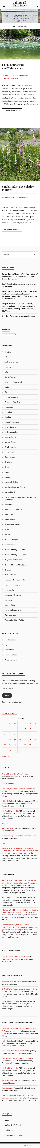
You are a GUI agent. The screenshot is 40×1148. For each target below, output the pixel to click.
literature (8, 505)
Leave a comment (11, 78)
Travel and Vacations (13, 610)
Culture (7, 387)
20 (5, 745)
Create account (10, 640)
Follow (7, 695)
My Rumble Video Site (10, 811)
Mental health (10, 520)
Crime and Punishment (13, 382)
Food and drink (10, 437)
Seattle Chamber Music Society (14, 957)
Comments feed (11, 655)
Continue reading (10, 111)
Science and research (13, 585)
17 (25, 739)
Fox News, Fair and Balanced (13, 981)
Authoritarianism (11, 362)
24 (25, 745)
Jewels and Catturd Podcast (15, 487)
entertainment (10, 427)
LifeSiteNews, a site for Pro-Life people (17, 1058)
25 (30, 745)
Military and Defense (13, 525)
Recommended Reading (14, 1135)
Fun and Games (10, 442)
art (6, 357)
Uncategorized (10, 615)
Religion (8, 570)
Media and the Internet (13, 510)
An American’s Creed (13, 1125)
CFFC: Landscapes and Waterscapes (13, 66)
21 (10, 745)
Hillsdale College (8, 801)
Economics (9, 407)
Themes (5, 843)
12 (35, 734)
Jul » (9, 756)
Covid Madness (10, 377)
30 (20, 750)
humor (7, 472)
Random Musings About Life (15, 565)
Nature (7, 535)
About (7, 1120)
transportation (10, 605)
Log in (7, 645)
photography (10, 545)
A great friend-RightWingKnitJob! (15, 774)
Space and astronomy (13, 595)
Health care (9, 462)
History (7, 467)
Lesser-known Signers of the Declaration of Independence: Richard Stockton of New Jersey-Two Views (19, 276)
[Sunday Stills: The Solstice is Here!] (20, 180)
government (9, 452)
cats (6, 372)
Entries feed (9, 650)
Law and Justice (10, 492)
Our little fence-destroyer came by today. (18, 316)
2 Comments (9, 200)
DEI (6, 392)
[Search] (35, 5)
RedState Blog (7, 828)
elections (8, 417)
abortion (8, 352)
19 (35, 739)
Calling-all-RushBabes (20, 4)
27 (5, 750)
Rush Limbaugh (10, 575)
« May (4, 756)
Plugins (5, 823)
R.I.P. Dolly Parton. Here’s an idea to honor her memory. (19, 285)
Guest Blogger (10, 457)
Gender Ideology (11, 447)
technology (9, 600)
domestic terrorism (12, 397)
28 (10, 750)
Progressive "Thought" (13, 560)
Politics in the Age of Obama (15, 550)
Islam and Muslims (11, 482)
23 (20, 745)
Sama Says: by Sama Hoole (15, 580)
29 (15, 750)
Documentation (8, 784)
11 (30, 734)
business (8, 367)
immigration (9, 477)
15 (15, 739)
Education (8, 412)
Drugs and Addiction (12, 402)
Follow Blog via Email (13, 674)
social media (9, 590)
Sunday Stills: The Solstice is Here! (18, 188)
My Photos (9, 1130)
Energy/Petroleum (12, 422)
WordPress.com (11, 660)
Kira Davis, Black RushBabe (12, 1051)
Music (7, 530)
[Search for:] (20, 254)
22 (15, 745)
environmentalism (11, 432)
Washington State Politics (14, 620)
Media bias (9, 515)
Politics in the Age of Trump (15, 555)
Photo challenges (11, 540)
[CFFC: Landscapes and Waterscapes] (20, 59)
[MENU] (4, 5)
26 (35, 745)
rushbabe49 (23, 75)
